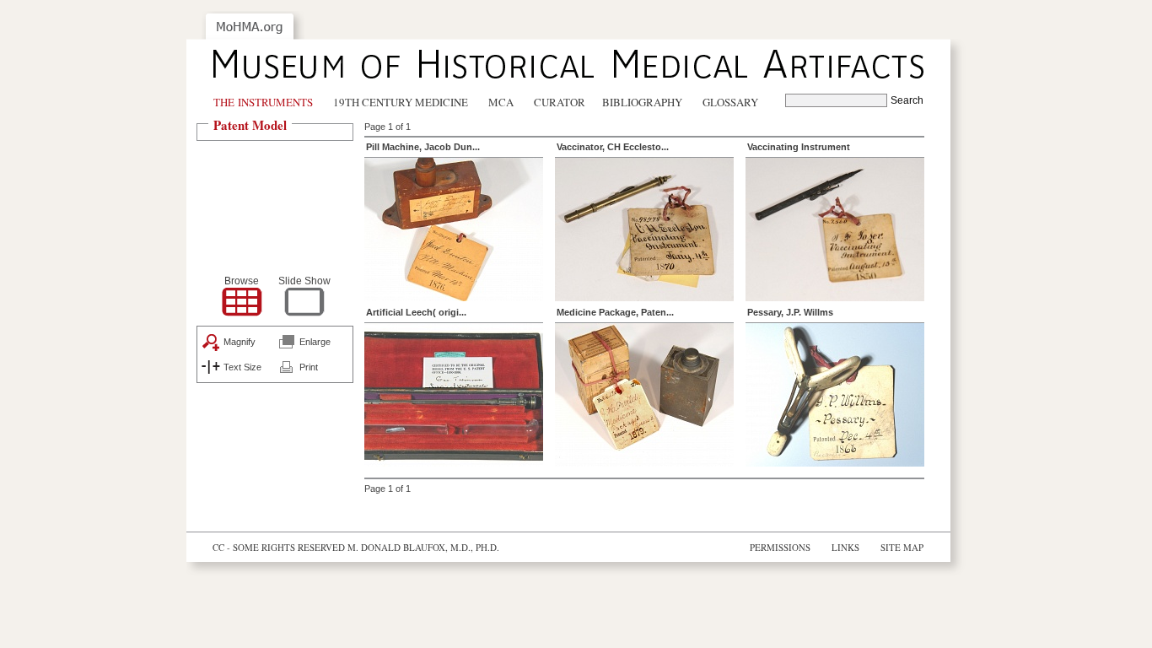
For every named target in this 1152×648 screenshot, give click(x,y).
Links (845, 547)
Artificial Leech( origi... (416, 312)
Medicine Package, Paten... (615, 312)
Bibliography (642, 102)
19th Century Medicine (400, 102)
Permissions (780, 547)
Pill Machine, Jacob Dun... (423, 147)
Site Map (901, 547)
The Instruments (263, 102)
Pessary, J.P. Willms (790, 312)
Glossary (730, 102)
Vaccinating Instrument (798, 147)
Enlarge (315, 342)
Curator (559, 102)
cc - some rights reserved (279, 547)
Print (308, 367)
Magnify (239, 342)
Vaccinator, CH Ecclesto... (613, 147)
